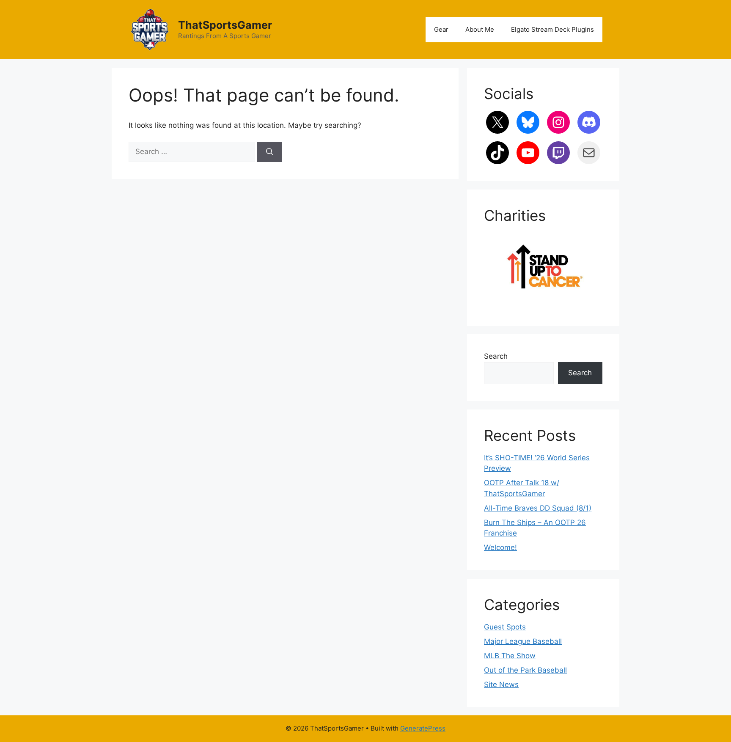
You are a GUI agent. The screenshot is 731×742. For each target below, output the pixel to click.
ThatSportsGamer (225, 25)
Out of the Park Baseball (525, 670)
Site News (501, 684)
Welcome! (500, 547)
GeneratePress (422, 728)
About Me (479, 29)
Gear (441, 29)
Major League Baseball (523, 641)
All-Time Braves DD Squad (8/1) (537, 508)
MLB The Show (510, 655)
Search (496, 356)
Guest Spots (505, 627)
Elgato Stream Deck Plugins (552, 29)
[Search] (269, 152)
